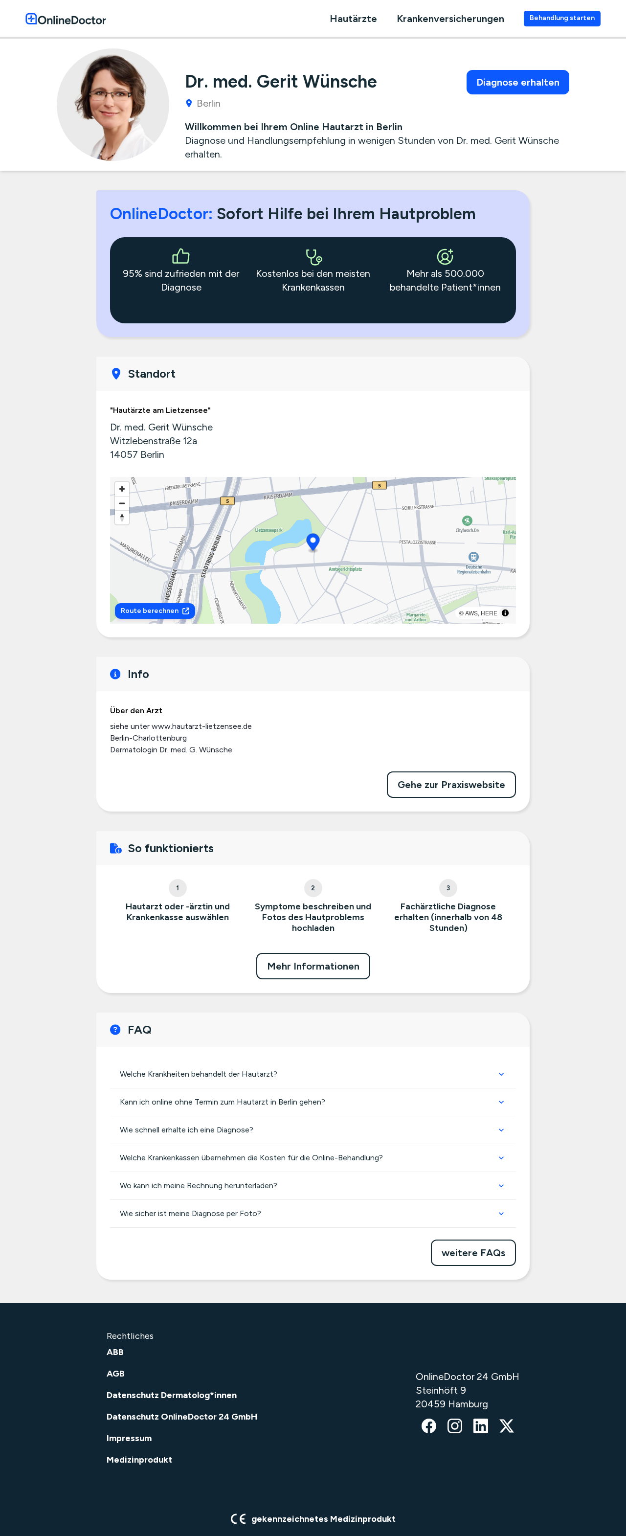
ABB (115, 1352)
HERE (489, 613)
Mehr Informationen (313, 966)
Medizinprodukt (139, 1459)
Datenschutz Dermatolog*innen (172, 1395)
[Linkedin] (480, 1427)
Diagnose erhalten (517, 82)
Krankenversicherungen (450, 18)
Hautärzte (353, 18)
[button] (313, 544)
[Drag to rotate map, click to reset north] (122, 517)
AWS (471, 613)
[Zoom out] (122, 503)
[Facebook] (429, 1427)
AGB (116, 1373)
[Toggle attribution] (505, 613)
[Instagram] (454, 1427)
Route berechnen (150, 611)
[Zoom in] (122, 489)
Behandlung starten (562, 18)
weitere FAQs (473, 1253)
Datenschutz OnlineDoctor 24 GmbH (182, 1416)
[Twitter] (506, 1427)
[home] (65, 18)
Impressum (129, 1438)
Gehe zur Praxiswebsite (451, 785)
